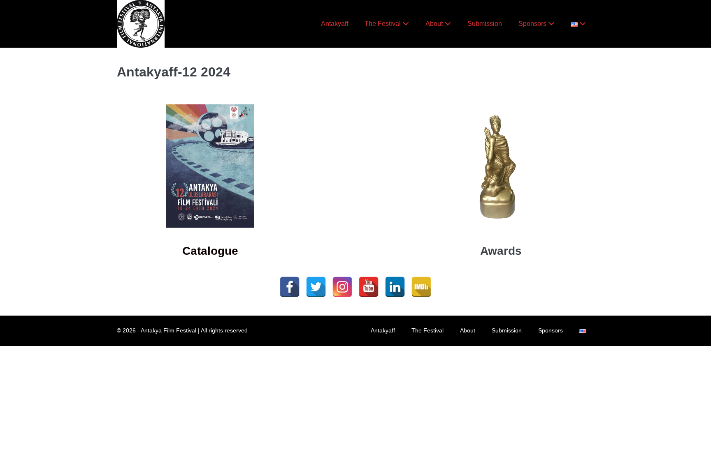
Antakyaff (334, 23)
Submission (484, 23)
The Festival (383, 23)
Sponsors (533, 23)
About (434, 23)
